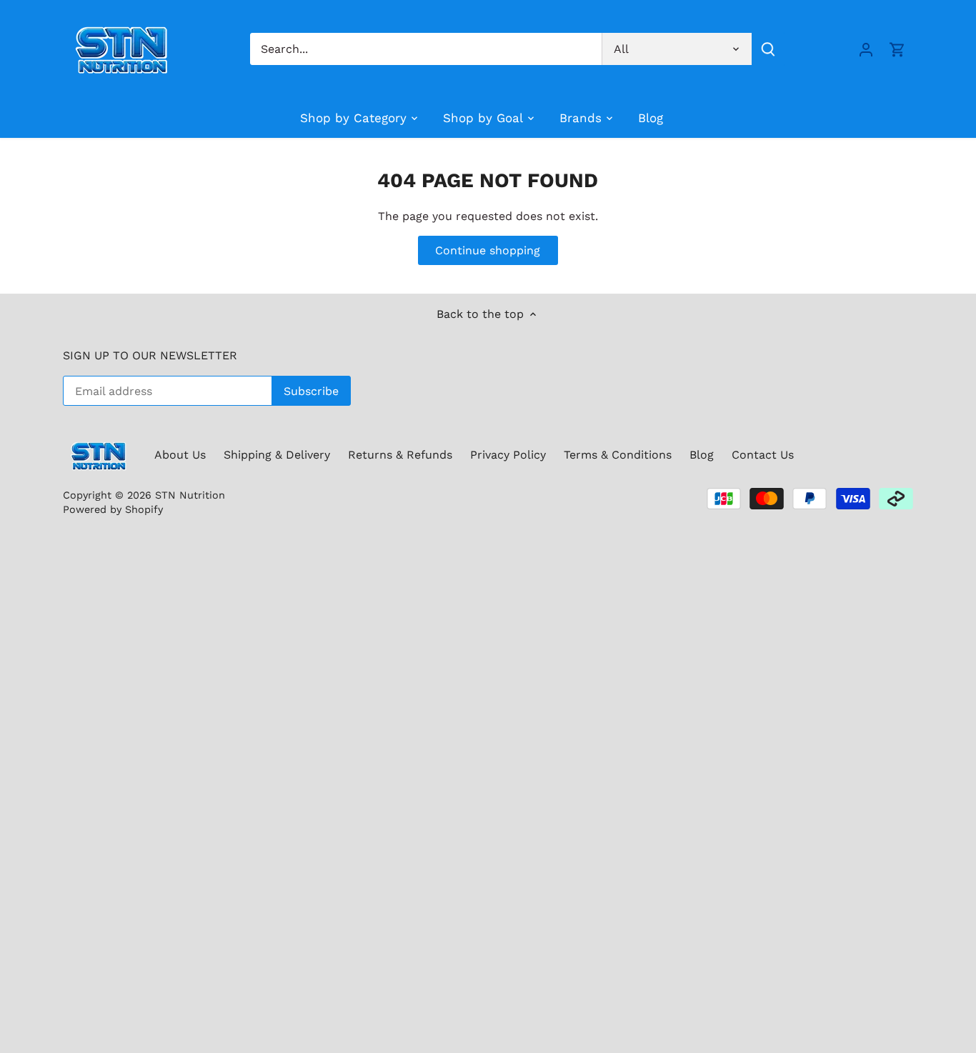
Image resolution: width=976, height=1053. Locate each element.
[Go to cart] (897, 49)
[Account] (866, 49)
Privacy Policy (508, 454)
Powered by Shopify (113, 509)
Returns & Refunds (400, 454)
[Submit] (768, 49)
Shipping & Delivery (277, 454)
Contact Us (763, 454)
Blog (701, 454)
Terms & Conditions (618, 454)
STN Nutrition (190, 495)
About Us (180, 454)
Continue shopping (487, 250)
